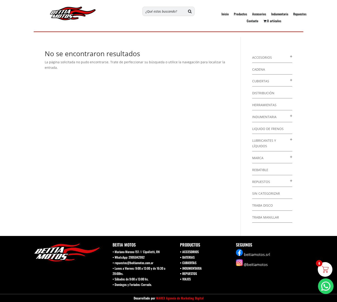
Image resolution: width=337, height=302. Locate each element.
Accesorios (259, 14)
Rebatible (260, 170)
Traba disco (262, 205)
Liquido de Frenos (268, 129)
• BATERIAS (187, 257)
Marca (257, 158)
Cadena (258, 69)
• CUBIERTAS (188, 262)
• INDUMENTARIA (191, 268)
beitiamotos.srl (257, 254)
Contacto (252, 21)
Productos (240, 14)
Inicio (225, 14)
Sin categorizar (266, 193)
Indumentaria (279, 14)
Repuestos (300, 14)
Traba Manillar (265, 217)
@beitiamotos (256, 264)
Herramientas (264, 105)
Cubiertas (260, 81)
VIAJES (186, 279)
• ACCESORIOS (189, 251)
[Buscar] (189, 11)
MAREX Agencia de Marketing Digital (180, 298)
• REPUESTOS (188, 273)
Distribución (263, 93)
